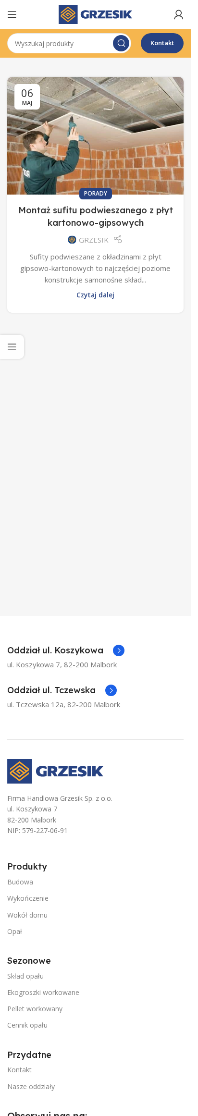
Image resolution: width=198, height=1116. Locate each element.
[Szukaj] (121, 43)
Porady (95, 193)
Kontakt (162, 42)
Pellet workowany (34, 1008)
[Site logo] (95, 13)
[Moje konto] (178, 14)
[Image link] (55, 770)
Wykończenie (28, 898)
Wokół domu (27, 915)
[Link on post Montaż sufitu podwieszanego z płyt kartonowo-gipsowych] (95, 136)
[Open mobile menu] (12, 14)
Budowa (20, 881)
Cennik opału (27, 1025)
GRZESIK (94, 240)
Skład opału (25, 976)
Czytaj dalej (95, 295)
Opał (14, 931)
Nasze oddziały (31, 1086)
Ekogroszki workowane (43, 992)
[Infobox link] (65, 650)
